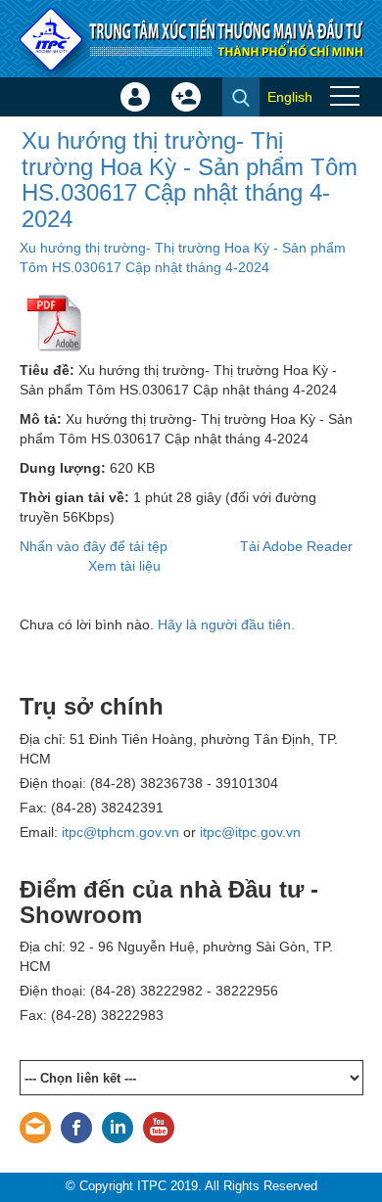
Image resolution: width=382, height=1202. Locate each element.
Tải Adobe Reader (296, 546)
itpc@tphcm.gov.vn (120, 832)
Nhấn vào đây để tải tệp (93, 546)
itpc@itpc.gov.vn (250, 832)
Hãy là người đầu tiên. (226, 624)
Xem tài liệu (124, 566)
